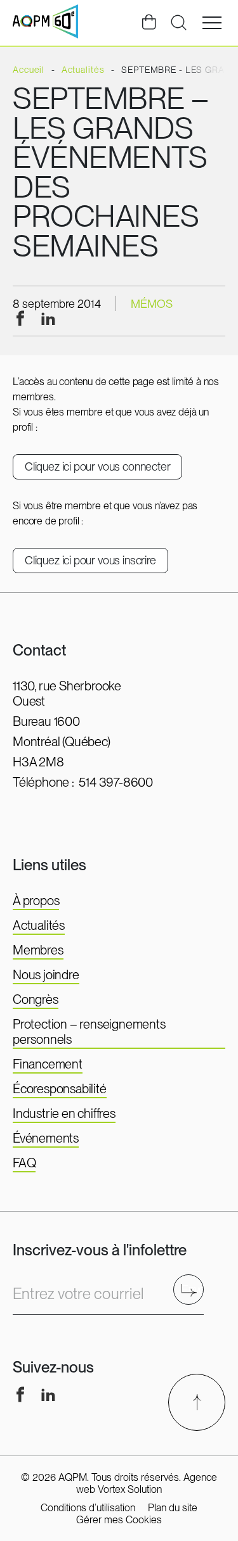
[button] (212, 23)
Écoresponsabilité (60, 1088)
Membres (38, 950)
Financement (48, 1064)
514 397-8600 (116, 782)
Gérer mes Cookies (119, 1520)
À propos (36, 900)
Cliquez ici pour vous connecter (97, 466)
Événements (46, 1138)
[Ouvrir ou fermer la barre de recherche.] (178, 22)
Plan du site (172, 1508)
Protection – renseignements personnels (89, 1032)
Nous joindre (46, 974)
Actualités (39, 925)
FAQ (24, 1162)
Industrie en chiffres (64, 1113)
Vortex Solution (130, 1489)
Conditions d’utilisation (88, 1508)
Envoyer (193, 1289)
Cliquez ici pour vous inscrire (90, 560)
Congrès (35, 999)
